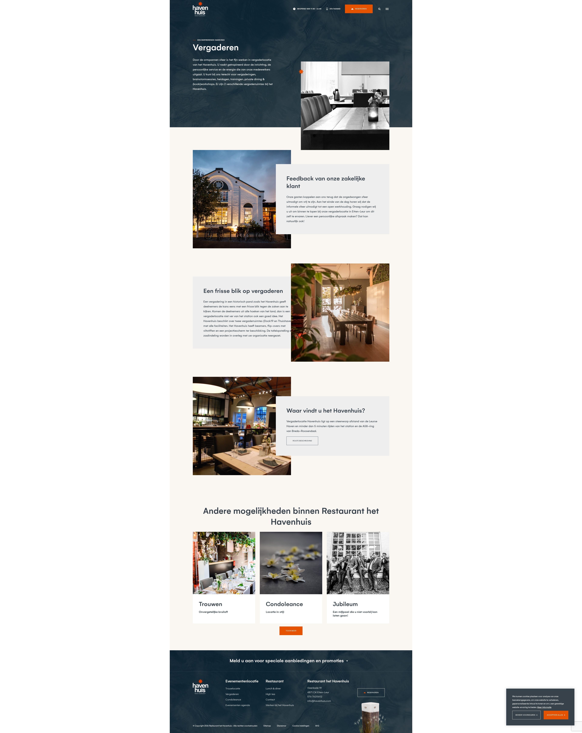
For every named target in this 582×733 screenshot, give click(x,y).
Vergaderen (232, 694)
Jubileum (345, 604)
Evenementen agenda (238, 705)
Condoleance (284, 604)
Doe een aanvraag (208, 102)
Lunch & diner (273, 688)
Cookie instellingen (300, 726)
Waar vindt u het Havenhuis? (325, 410)
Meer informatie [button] (544, 707)
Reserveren (360, 9)
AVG (317, 726)
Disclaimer (281, 726)
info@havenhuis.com (319, 701)
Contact (270, 699)
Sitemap (267, 726)
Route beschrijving (302, 441)
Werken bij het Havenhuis (280, 705)
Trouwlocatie (233, 688)
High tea (270, 694)
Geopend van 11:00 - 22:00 (309, 9)
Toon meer (291, 631)
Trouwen (210, 604)
